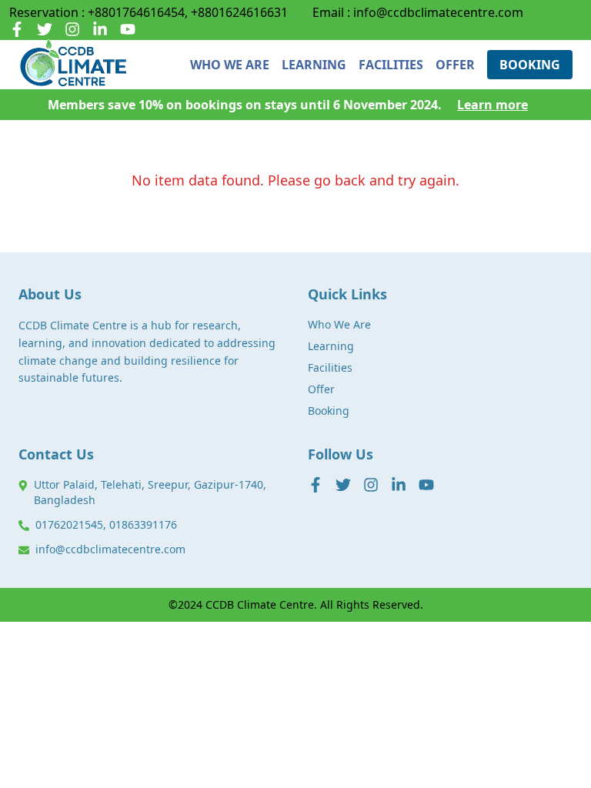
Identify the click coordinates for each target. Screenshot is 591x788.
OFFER (455, 64)
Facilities (330, 367)
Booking (328, 410)
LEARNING (314, 64)
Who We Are (339, 324)
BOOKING (529, 64)
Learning (331, 346)
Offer (321, 389)
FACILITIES (391, 64)
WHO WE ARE (229, 64)
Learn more (492, 104)
